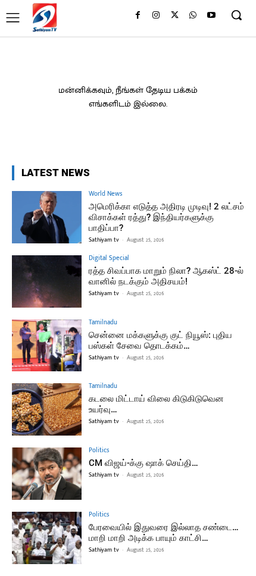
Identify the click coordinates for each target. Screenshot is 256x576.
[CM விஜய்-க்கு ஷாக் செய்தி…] (47, 473)
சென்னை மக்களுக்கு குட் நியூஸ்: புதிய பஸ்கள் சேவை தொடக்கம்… (160, 340)
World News (105, 194)
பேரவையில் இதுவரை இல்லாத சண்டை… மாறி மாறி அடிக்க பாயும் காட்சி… (164, 532)
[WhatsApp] (192, 16)
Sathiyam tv (104, 240)
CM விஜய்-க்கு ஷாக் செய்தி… (143, 463)
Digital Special (109, 258)
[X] (175, 16)
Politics (99, 450)
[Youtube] (211, 16)
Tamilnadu (103, 323)
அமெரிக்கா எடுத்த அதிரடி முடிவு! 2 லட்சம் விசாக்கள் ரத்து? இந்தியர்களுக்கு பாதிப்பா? (166, 217)
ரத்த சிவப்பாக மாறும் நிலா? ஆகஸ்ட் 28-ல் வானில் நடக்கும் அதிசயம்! (166, 276)
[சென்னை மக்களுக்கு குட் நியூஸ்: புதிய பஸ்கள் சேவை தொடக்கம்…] (47, 346)
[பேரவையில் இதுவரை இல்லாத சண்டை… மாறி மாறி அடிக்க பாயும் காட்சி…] (47, 538)
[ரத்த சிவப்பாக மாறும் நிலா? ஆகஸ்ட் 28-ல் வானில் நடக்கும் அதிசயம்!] (47, 281)
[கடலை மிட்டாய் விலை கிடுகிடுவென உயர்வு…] (47, 409)
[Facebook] (138, 16)
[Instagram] (156, 16)
